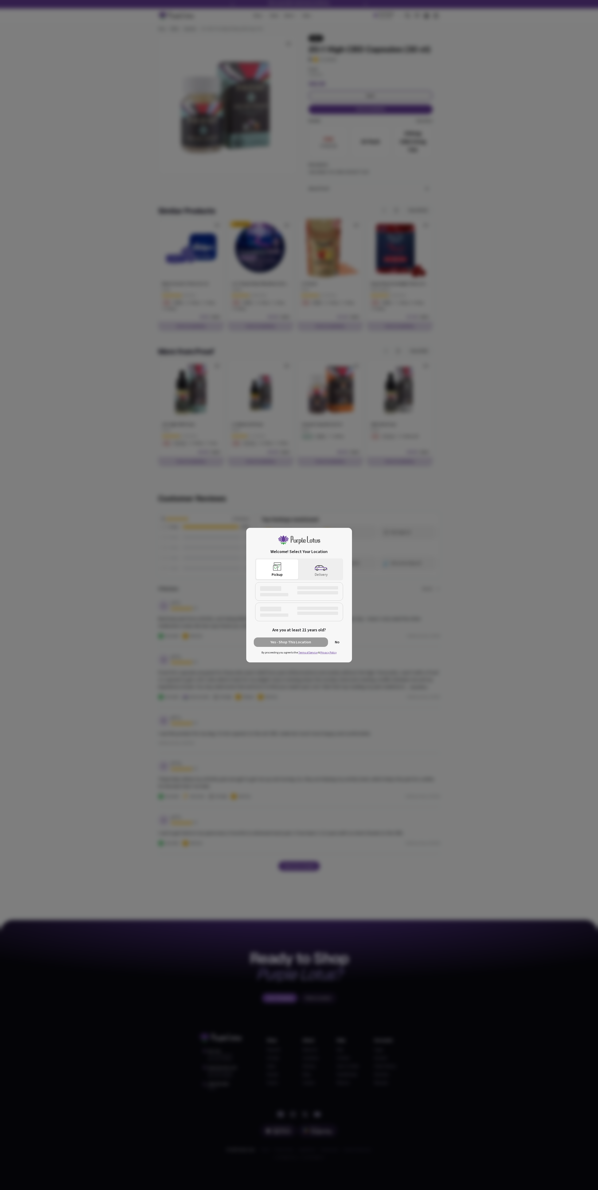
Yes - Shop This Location (290, 642)
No (337, 642)
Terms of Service (308, 653)
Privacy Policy (328, 653)
